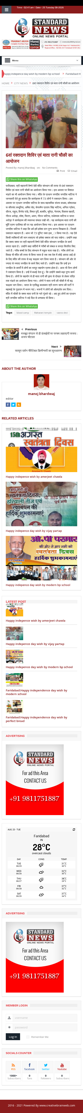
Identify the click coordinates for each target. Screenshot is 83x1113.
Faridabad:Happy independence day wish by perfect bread (36, 719)
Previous (31, 329)
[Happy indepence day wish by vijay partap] (41, 633)
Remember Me (39, 1036)
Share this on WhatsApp (23, 179)
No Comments (50, 167)
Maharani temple (43, 312)
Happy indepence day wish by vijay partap (34, 531)
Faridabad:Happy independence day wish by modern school (36, 692)
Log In (13, 1037)
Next (54, 346)
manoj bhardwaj (26, 167)
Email (74, 170)
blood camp (23, 312)
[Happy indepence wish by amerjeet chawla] (41, 610)
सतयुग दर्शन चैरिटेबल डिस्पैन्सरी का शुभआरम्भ (38, 351)
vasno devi (62, 312)
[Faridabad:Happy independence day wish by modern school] (41, 680)
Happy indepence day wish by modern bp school (38, 585)
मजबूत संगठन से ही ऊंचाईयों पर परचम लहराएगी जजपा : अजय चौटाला (49, 335)
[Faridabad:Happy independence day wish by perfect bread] (41, 707)
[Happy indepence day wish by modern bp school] (41, 656)
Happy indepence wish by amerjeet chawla (34, 476)
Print (62, 170)
